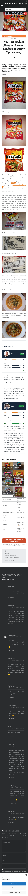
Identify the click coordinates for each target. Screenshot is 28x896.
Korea (15, 555)
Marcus (8, 553)
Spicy (6, 560)
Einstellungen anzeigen (14, 892)
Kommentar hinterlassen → (9, 579)
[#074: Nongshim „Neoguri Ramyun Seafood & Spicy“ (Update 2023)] (14, 13)
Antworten (12, 597)
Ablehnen (14, 888)
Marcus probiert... (8, 36)
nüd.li (12, 183)
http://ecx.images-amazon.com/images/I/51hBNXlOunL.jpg (16, 621)
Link (18, 525)
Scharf (14, 559)
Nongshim (8, 559)
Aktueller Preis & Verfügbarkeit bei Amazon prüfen (14, 540)
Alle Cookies (14, 883)
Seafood (19, 559)
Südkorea (12, 560)
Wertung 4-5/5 (14, 38)
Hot (12, 555)
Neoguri (17, 557)
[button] (25, 875)
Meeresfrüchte (9, 557)
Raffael (10, 658)
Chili (8, 555)
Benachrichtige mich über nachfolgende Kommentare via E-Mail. (14, 872)
